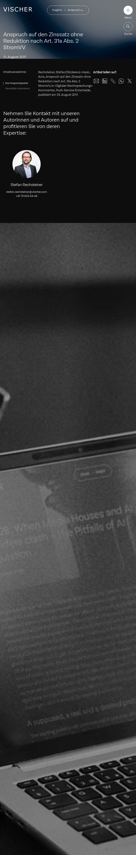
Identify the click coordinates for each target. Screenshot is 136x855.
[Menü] (128, 10)
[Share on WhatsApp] (121, 81)
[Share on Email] (96, 81)
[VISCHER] (17, 9)
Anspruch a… (76, 10)
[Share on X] (129, 81)
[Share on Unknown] (113, 81)
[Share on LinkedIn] (105, 81)
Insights (57, 10)
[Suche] (128, 26)
